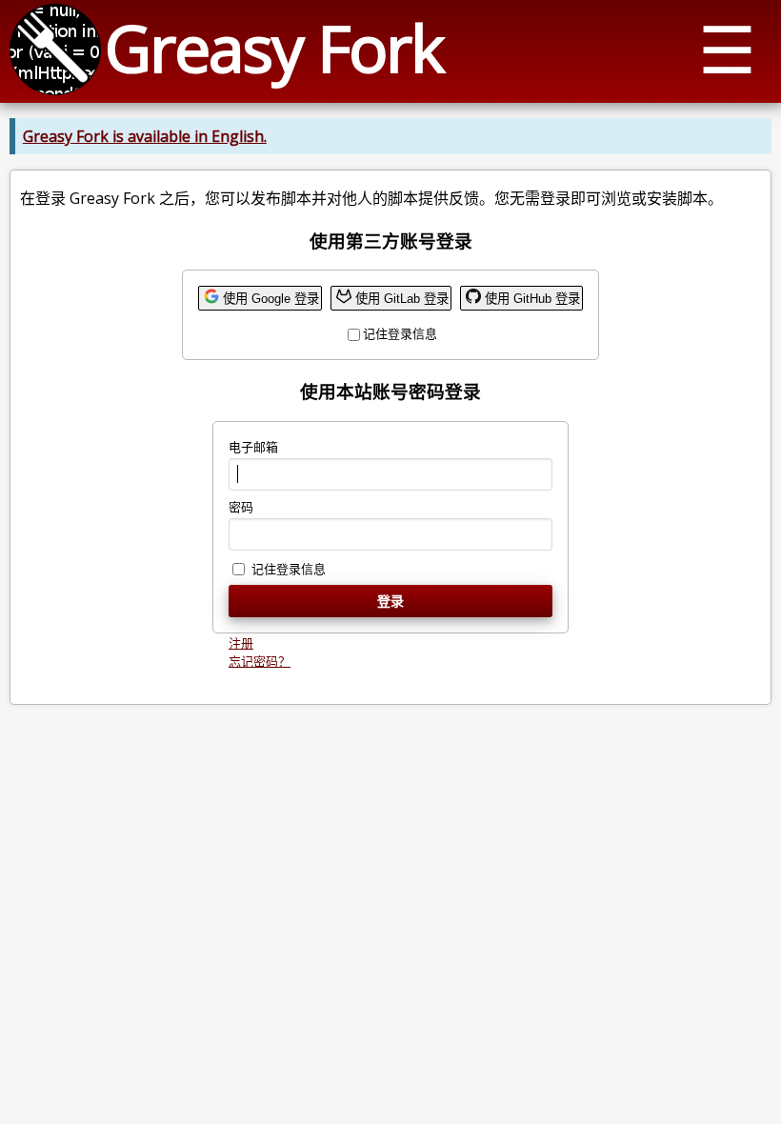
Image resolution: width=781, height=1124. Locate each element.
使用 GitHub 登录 (532, 298)
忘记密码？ (259, 661)
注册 (241, 643)
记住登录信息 (400, 333)
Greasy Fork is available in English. (145, 136)
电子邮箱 (253, 446)
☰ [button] (727, 48)
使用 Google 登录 (271, 298)
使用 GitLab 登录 (402, 298)
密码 (241, 506)
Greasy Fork (274, 47)
